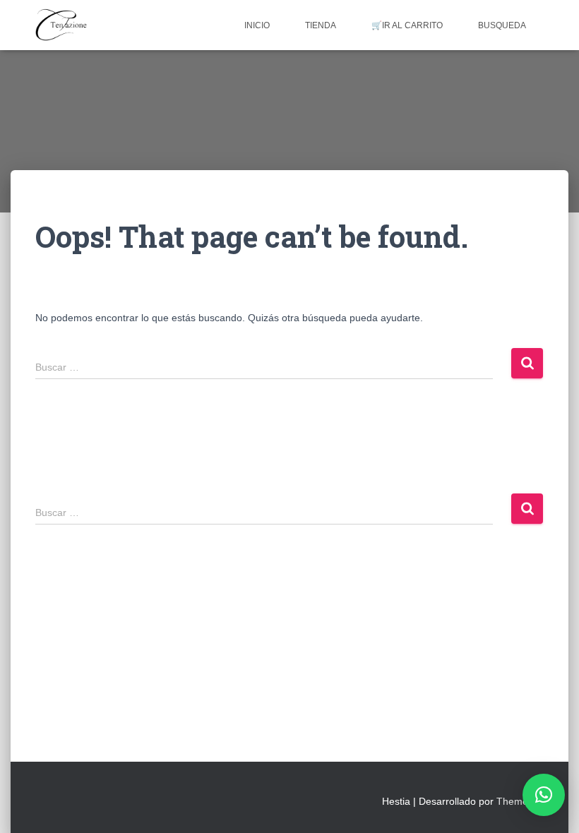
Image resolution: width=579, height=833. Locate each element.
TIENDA (320, 25)
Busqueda (502, 25)
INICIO (257, 25)
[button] (544, 795)
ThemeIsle (520, 801)
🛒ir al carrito (407, 25)
